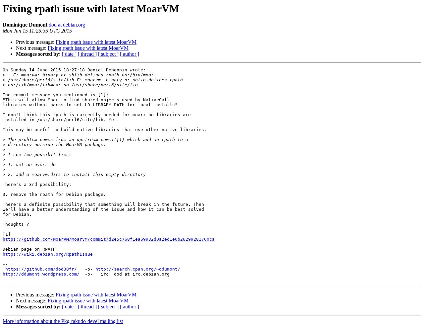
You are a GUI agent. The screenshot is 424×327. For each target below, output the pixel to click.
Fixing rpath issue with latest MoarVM (96, 42)
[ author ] (129, 54)
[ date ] (69, 54)
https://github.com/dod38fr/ (41, 269)
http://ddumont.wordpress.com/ (41, 274)
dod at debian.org (67, 25)
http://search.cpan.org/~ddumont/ (137, 269)
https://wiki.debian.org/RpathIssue (48, 254)
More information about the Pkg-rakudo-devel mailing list (63, 321)
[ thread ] (87, 54)
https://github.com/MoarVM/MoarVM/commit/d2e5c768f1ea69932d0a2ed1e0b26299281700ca (109, 239)
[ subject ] (108, 54)
